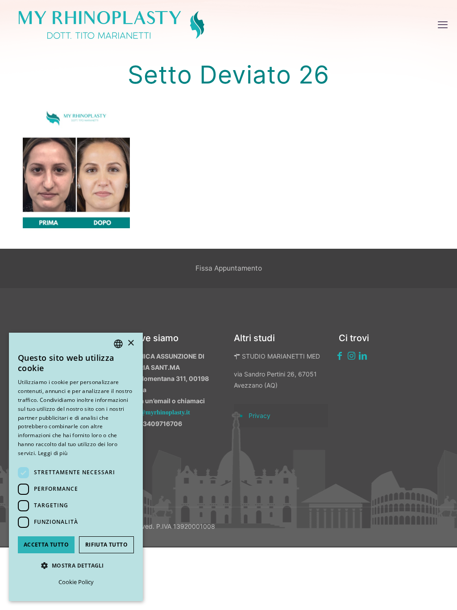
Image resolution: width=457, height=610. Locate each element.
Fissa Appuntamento (228, 268)
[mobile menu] (442, 24)
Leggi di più (53, 453)
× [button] (130, 343)
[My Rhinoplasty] (111, 24)
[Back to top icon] (403, 591)
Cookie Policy (76, 582)
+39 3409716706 (155, 423)
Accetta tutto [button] (46, 544)
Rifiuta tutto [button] (106, 544)
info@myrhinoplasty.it (159, 412)
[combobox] (118, 343)
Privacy (259, 415)
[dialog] (76, 467)
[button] (76, 565)
